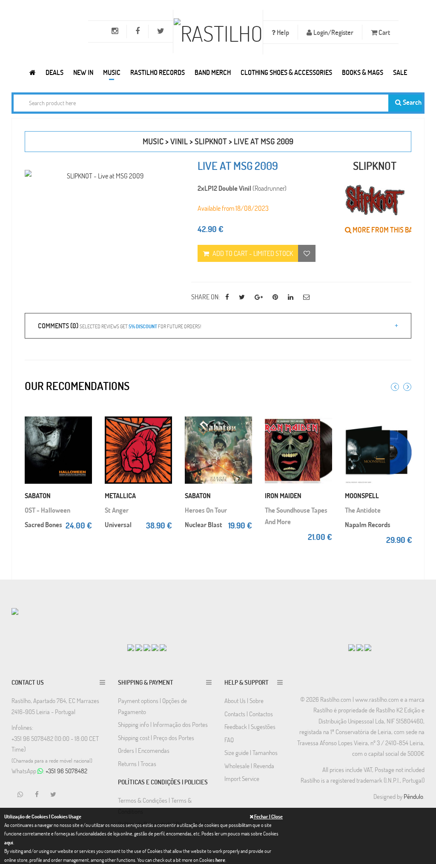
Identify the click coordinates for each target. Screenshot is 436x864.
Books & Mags (362, 72)
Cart (383, 32)
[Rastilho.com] (32, 72)
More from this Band (386, 230)
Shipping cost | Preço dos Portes (156, 737)
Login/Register (332, 32)
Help (282, 32)
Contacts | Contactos (248, 713)
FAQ (229, 739)
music (153, 141)
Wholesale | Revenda (249, 765)
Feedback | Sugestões (249, 726)
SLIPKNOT (211, 141)
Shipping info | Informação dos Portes (163, 724)
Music (111, 72)
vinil (179, 141)
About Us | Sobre (244, 700)
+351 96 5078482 (66, 770)
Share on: (205, 296)
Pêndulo (413, 796)
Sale (400, 72)
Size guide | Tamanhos (251, 752)
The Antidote (363, 509)
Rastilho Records (157, 72)
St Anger (117, 509)
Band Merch (213, 72)
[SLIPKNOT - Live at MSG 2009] (101, 175)
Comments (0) (119, 325)
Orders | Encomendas (143, 750)
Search (412, 102)
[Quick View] (83, 430)
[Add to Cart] (83, 413)
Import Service (241, 778)
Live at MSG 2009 (263, 141)
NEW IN (83, 72)
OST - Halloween (47, 509)
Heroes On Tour (206, 509)
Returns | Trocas (137, 763)
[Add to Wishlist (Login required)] (307, 253)
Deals (54, 72)
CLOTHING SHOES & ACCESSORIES (286, 72)
